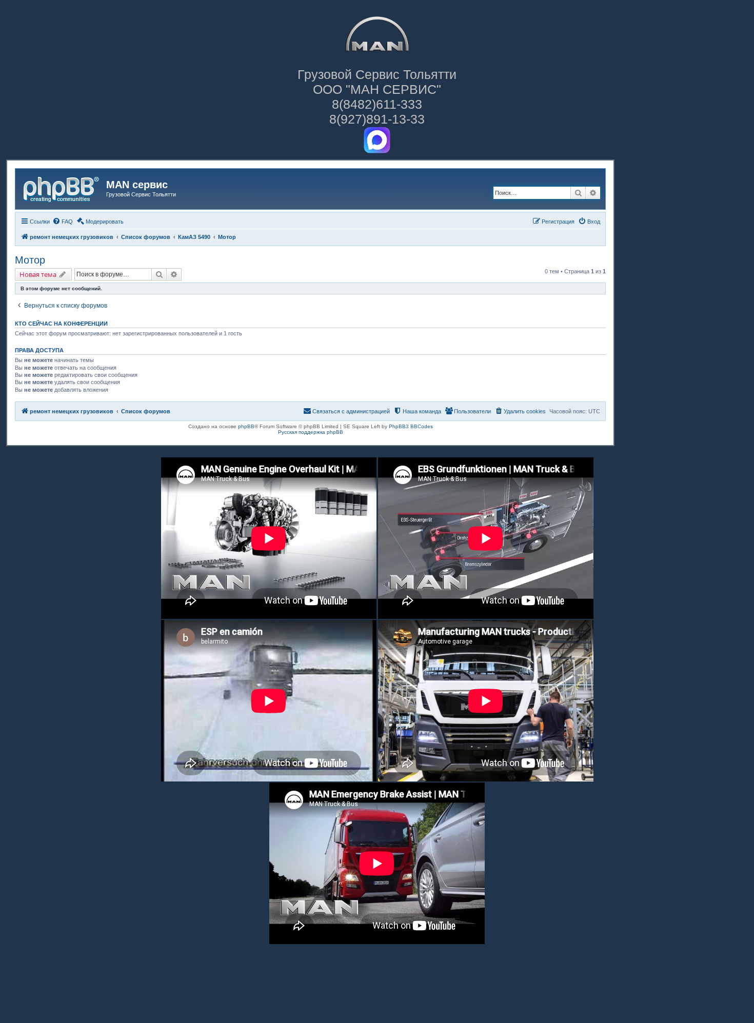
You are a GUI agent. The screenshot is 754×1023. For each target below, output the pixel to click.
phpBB (246, 426)
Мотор (30, 260)
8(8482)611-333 (377, 104)
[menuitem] (62, 221)
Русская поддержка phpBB (310, 432)
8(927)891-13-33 (377, 119)
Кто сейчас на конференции (61, 323)
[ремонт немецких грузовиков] (62, 187)
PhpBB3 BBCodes (411, 426)
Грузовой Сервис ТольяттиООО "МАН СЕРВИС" (377, 81)
